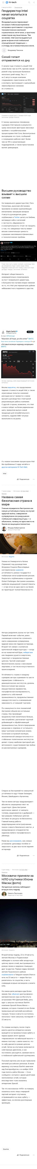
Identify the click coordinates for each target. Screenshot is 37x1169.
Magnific (11, 556)
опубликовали (7, 975)
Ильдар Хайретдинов (16, 528)
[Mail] (7, 2)
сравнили (19, 570)
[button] (18, 102)
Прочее (4, 493)
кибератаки (28, 652)
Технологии (18, 7)
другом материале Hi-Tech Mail (14, 467)
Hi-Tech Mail (25, 491)
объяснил (15, 994)
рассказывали (15, 841)
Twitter (17, 217)
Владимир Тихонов (15, 50)
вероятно (12, 387)
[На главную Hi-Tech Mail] (12, 2)
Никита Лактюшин (15, 893)
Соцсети (4, 872)
